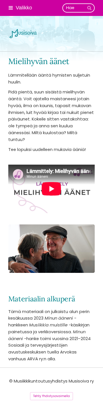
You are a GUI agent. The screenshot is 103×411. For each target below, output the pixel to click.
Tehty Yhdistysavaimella (51, 396)
